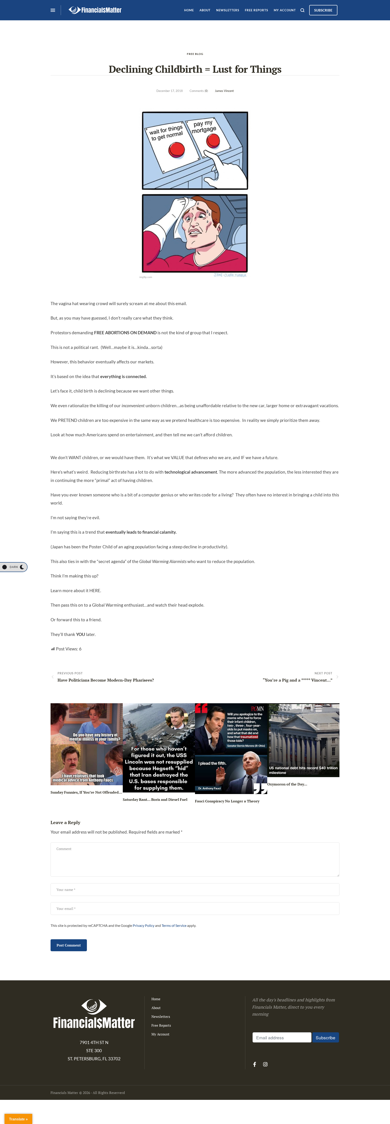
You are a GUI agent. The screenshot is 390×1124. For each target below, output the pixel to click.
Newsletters (160, 1016)
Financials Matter (64, 1092)
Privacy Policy (143, 925)
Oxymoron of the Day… (287, 784)
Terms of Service (174, 925)
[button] (13, 567)
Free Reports (161, 1025)
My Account (160, 1034)
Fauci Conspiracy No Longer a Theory (227, 801)
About (156, 1007)
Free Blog (195, 54)
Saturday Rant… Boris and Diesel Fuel (155, 799)
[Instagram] (265, 1064)
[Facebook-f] (254, 1064)
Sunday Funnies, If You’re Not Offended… (86, 792)
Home (155, 999)
